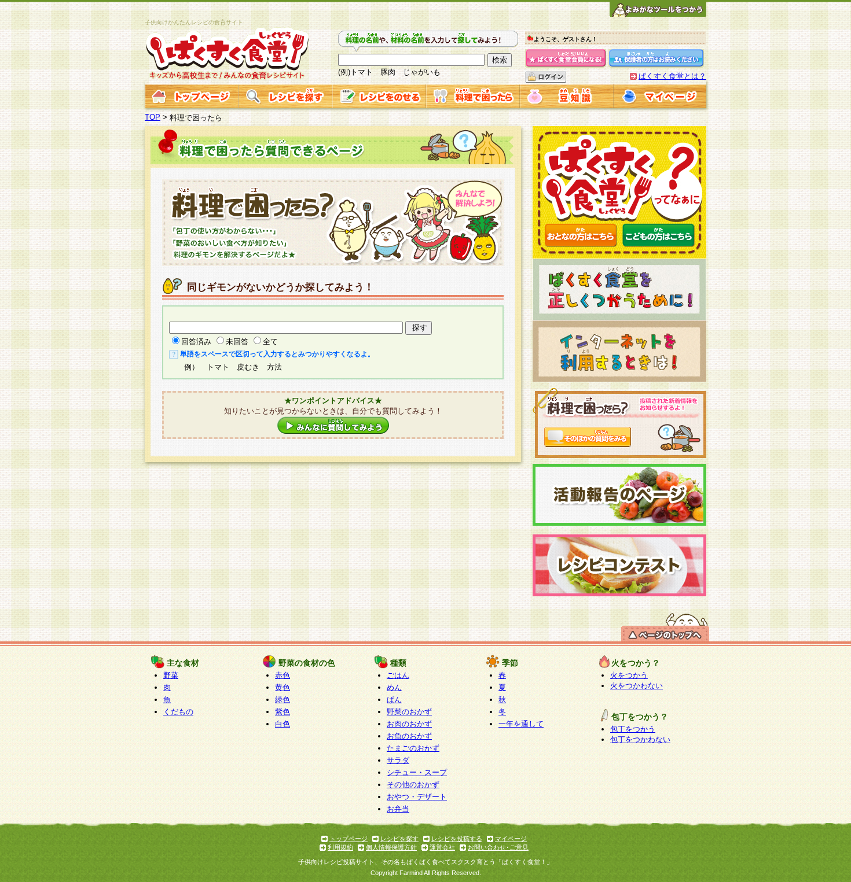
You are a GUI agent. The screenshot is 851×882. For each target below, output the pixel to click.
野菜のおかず (409, 711)
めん (394, 687)
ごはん (398, 675)
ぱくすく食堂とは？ (672, 76)
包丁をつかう (632, 729)
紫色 (282, 711)
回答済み (196, 341)
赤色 (282, 675)
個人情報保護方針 (391, 847)
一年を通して (521, 723)
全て (270, 341)
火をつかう (629, 675)
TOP (152, 117)
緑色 (282, 699)
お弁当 (398, 808)
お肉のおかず (409, 723)
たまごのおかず (413, 748)
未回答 (237, 341)
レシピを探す (399, 838)
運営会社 (442, 847)
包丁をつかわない (640, 739)
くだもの (178, 711)
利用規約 (340, 847)
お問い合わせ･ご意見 (498, 847)
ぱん (394, 699)
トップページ (348, 838)
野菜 (170, 675)
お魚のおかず (409, 736)
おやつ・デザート (417, 796)
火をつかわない (636, 685)
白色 (282, 723)
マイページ (511, 838)
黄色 (282, 687)
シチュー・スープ (417, 772)
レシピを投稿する (456, 838)
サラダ (398, 760)
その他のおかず (413, 784)
